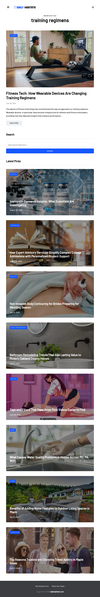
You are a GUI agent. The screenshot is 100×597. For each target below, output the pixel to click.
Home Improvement (18, 327)
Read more (14, 123)
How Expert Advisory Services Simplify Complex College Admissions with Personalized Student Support (45, 254)
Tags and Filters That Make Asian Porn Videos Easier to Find (47, 409)
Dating (13, 379)
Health (14, 174)
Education (15, 225)
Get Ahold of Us (42, 586)
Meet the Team (58, 586)
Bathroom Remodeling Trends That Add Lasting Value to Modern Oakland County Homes (45, 356)
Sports (14, 35)
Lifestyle (15, 532)
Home (13, 430)
